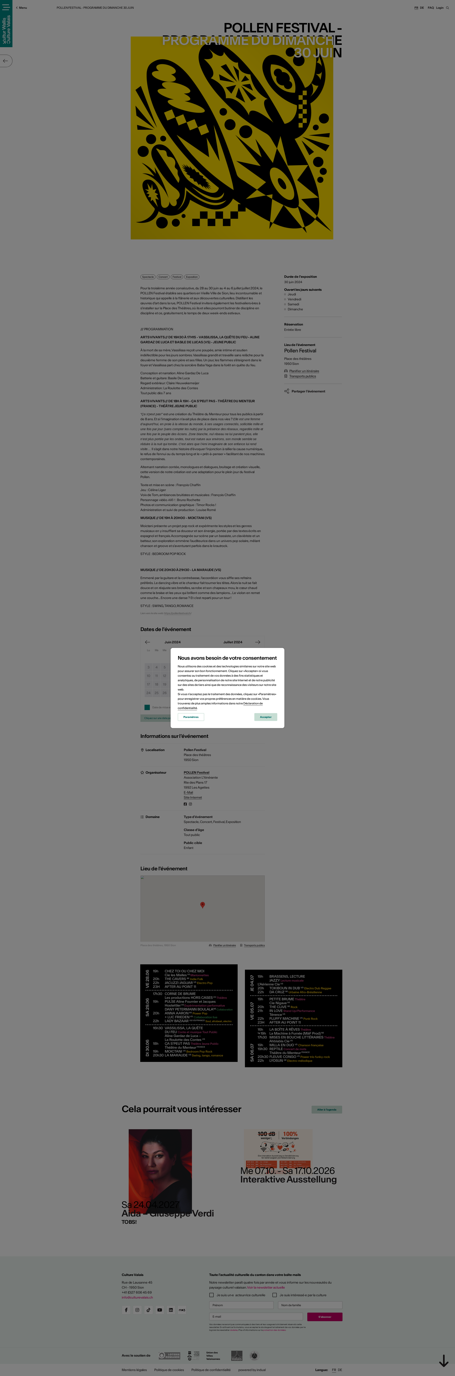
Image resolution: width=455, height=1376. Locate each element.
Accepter (266, 717)
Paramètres (191, 717)
